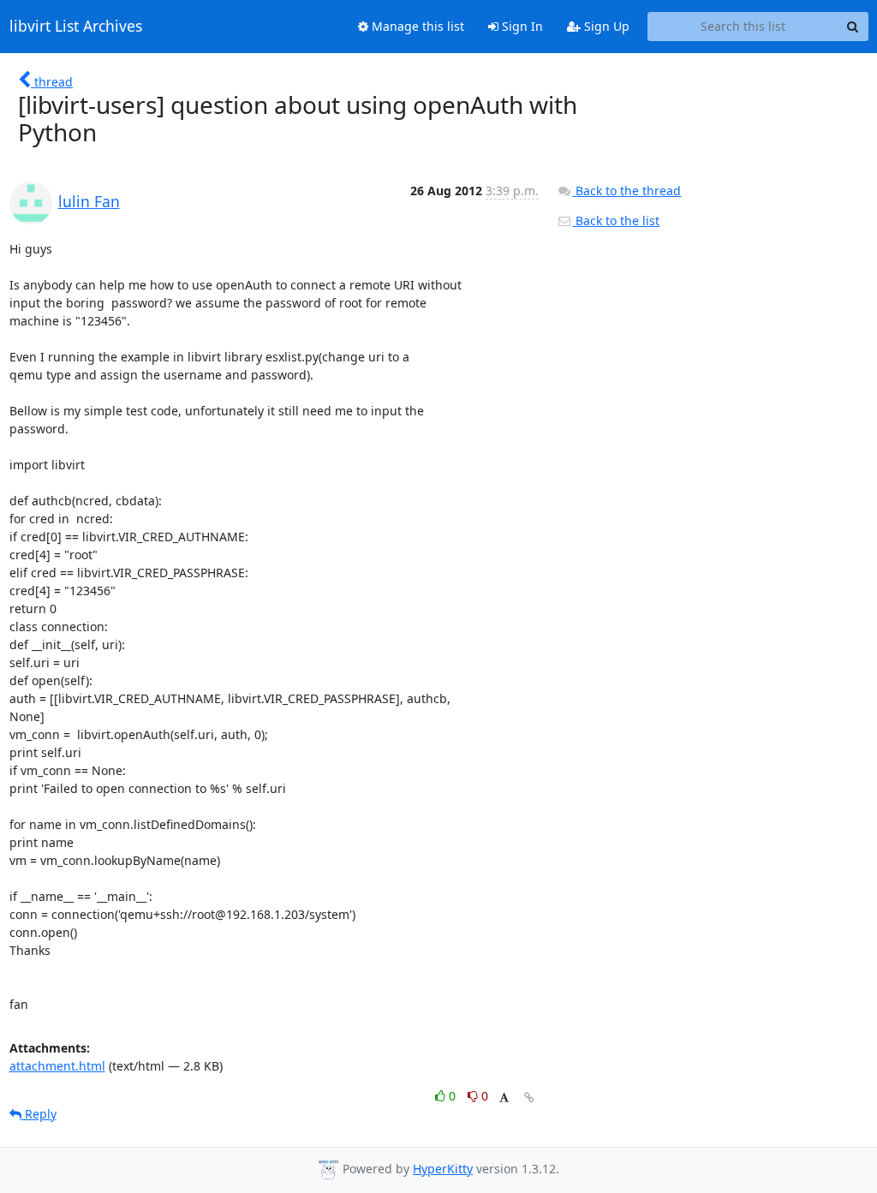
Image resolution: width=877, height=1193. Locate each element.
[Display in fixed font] (504, 1098)
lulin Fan (89, 201)
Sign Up (605, 26)
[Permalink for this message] (529, 1097)
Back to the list (615, 220)
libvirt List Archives (75, 26)
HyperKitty (443, 1168)
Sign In (520, 26)
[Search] (853, 26)
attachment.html (57, 1066)
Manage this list (416, 26)
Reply (39, 1114)
